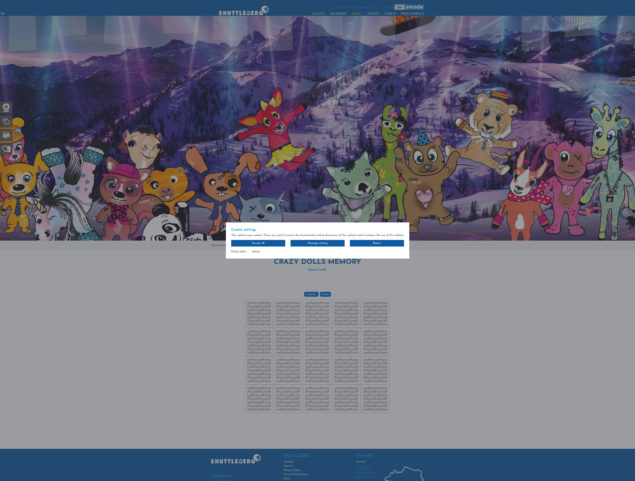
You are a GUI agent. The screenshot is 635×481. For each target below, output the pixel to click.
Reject (377, 243)
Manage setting (317, 243)
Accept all (258, 243)
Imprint (256, 251)
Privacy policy (239, 251)
